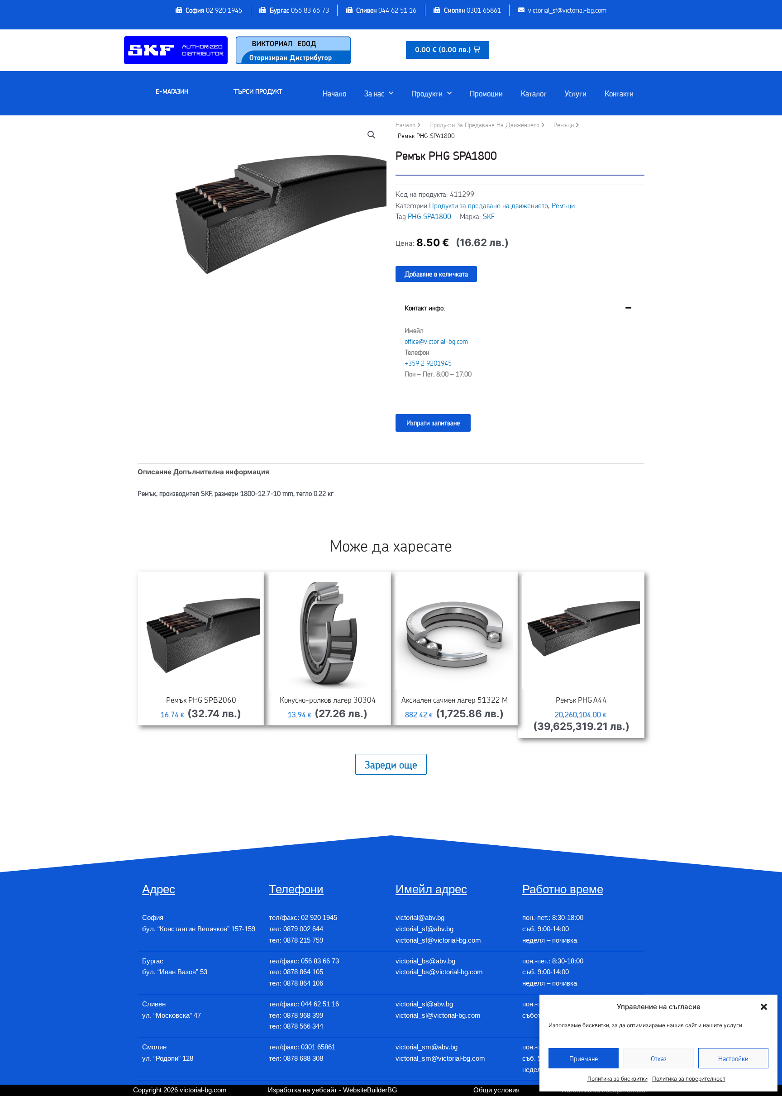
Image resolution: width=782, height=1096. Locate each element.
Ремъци (563, 124)
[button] (763, 1006)
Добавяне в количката (436, 273)
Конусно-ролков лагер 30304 (328, 700)
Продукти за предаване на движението (484, 124)
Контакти (619, 93)
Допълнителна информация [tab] (221, 471)
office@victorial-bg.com (436, 341)
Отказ (659, 1058)
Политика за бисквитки (617, 1078)
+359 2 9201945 (428, 362)
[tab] (520, 348)
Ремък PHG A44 (581, 700)
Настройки (733, 1058)
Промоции (486, 93)
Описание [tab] (155, 471)
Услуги (575, 93)
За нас (374, 93)
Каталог (534, 93)
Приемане (583, 1058)
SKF (489, 216)
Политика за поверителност (688, 1078)
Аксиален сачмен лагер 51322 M (454, 700)
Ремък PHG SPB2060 (201, 700)
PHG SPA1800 (429, 216)
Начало (334, 93)
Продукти (427, 93)
